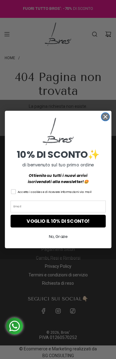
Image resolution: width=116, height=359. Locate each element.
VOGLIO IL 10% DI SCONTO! (58, 221)
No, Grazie (58, 236)
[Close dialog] (105, 116)
